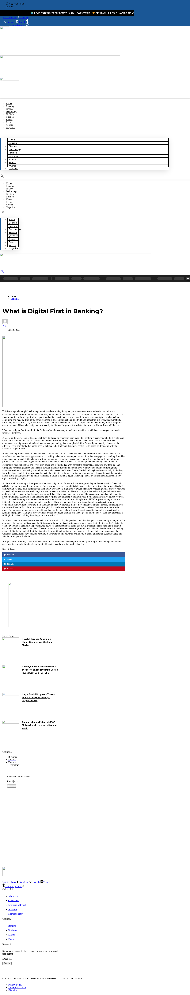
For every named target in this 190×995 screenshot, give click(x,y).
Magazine (10, 127)
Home (12, 139)
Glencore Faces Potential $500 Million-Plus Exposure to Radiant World (39, 725)
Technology (15, 149)
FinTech (13, 152)
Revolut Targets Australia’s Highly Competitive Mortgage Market (37, 642)
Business (13, 156)
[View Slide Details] (30, 626)
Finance (13, 146)
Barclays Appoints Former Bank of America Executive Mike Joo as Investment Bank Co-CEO (40, 669)
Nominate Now (17, 839)
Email (10, 781)
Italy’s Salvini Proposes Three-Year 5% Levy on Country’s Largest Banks (38, 697)
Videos (12, 159)
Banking (13, 143)
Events (12, 162)
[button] (84, 132)
